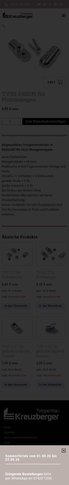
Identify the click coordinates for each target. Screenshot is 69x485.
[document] (34, 242)
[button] (63, 450)
